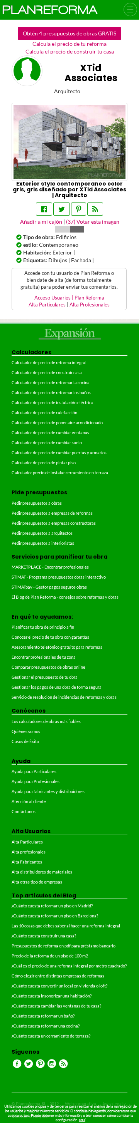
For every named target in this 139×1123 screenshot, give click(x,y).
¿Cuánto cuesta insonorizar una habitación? (52, 995)
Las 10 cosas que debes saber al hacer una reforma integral (66, 925)
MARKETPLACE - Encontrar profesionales (50, 566)
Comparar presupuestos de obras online (48, 666)
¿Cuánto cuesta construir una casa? (44, 935)
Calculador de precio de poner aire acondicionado (57, 422)
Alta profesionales (29, 851)
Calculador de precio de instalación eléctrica (52, 402)
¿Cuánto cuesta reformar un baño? (43, 1015)
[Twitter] (61, 209)
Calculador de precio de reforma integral (49, 362)
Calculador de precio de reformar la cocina (51, 382)
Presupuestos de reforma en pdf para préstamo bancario (63, 945)
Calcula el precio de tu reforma (69, 43)
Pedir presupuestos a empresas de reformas (52, 512)
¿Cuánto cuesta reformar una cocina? (46, 1025)
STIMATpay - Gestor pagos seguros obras (49, 586)
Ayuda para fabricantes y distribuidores (48, 791)
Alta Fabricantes (27, 861)
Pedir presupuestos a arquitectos (42, 533)
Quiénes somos (26, 731)
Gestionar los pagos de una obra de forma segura (57, 687)
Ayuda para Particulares (34, 771)
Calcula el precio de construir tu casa (69, 51)
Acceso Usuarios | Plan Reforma (69, 298)
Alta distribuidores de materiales (42, 871)
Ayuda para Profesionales (35, 781)
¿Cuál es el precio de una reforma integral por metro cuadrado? (69, 965)
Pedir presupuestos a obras (37, 502)
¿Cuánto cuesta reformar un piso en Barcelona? (55, 915)
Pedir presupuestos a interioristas (43, 543)
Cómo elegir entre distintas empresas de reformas (58, 975)
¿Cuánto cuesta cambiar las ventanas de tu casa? (56, 1005)
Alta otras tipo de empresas (37, 881)
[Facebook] (44, 209)
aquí (82, 1119)
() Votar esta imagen (92, 221)
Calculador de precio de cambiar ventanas (50, 432)
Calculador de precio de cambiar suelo (47, 442)
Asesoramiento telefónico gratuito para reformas (57, 646)
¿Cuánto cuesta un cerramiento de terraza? (51, 1035)
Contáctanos (24, 811)
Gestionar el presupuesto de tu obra (45, 676)
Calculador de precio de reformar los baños (51, 392)
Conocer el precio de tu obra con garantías (50, 636)
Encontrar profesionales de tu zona (44, 656)
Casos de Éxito (25, 741)
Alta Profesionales (90, 305)
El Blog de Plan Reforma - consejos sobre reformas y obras (65, 596)
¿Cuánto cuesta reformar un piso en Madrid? (52, 905)
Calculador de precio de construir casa (47, 372)
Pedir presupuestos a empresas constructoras (54, 523)
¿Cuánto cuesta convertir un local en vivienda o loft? (59, 985)
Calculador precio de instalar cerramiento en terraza (60, 472)
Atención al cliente (29, 801)
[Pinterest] (78, 209)
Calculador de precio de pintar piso (44, 462)
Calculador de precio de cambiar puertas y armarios (59, 452)
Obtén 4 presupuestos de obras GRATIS (69, 33)
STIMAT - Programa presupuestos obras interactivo (59, 576)
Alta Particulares (47, 305)
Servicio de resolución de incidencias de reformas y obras (64, 697)
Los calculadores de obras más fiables (46, 721)
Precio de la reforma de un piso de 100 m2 (50, 955)
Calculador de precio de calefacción (44, 412)
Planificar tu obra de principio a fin (43, 626)
